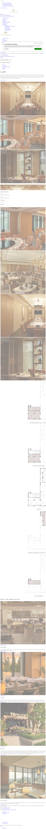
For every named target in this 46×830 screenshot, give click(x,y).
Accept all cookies (38, 48)
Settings (6, 48)
